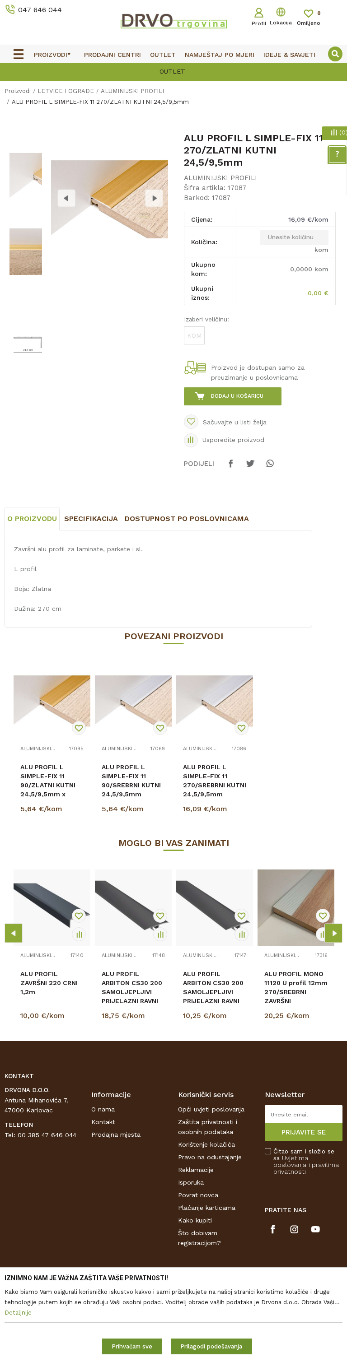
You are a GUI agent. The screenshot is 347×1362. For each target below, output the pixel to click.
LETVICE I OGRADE (66, 91)
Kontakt (103, 1121)
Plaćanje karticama (206, 1207)
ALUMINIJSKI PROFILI (132, 91)
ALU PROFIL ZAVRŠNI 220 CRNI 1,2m (49, 982)
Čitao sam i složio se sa (306, 1161)
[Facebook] (231, 467)
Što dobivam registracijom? (199, 1237)
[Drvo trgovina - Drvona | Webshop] (173, 20)
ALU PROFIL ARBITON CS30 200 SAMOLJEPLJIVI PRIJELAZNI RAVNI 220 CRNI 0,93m (213, 991)
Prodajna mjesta (116, 1134)
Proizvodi (18, 91)
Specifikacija (91, 518)
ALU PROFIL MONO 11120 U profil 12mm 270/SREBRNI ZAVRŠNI (296, 987)
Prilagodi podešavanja (211, 1346)
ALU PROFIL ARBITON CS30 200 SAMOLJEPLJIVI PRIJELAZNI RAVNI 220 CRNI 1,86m (132, 991)
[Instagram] (294, 1229)
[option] (25, 176)
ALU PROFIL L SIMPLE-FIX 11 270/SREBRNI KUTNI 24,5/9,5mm (214, 780)
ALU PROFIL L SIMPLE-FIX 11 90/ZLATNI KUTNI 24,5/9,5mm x (47, 780)
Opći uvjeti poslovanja (211, 1109)
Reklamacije (196, 1169)
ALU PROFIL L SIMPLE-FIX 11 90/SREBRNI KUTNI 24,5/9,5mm (131, 780)
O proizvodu (32, 518)
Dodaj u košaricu (237, 396)
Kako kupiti (195, 1220)
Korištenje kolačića (206, 1144)
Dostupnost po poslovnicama (187, 518)
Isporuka (191, 1182)
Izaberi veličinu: (206, 319)
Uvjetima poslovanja (290, 1161)
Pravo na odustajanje (210, 1157)
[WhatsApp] (270, 467)
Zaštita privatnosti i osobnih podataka (207, 1126)
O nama (103, 1109)
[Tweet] (250, 467)
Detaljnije (53, 811)
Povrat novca (198, 1195)
